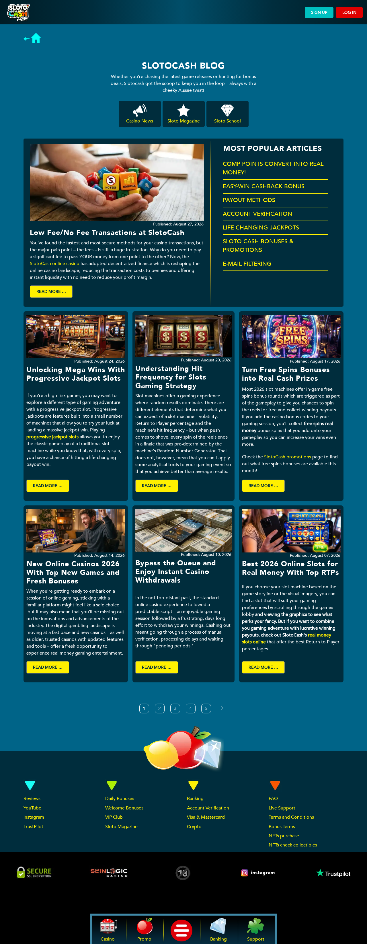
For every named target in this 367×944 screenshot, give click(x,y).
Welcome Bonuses (124, 808)
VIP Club (114, 817)
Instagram (34, 817)
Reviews (32, 798)
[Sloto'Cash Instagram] (258, 873)
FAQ (273, 798)
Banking (195, 798)
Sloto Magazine (121, 827)
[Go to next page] (222, 708)
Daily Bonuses (119, 798)
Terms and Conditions (291, 817)
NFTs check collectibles (293, 845)
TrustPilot (33, 827)
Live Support (282, 808)
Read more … (51, 291)
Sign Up (319, 12)
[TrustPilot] (333, 873)
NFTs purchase (284, 836)
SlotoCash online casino (54, 263)
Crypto (194, 827)
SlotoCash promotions (287, 457)
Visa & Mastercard (206, 817)
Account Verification (208, 808)
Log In (349, 12)
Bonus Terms (282, 827)
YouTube (32, 808)
